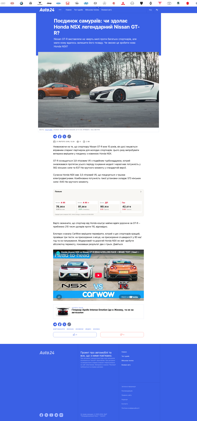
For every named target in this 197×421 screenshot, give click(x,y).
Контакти (125, 404)
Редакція (125, 399)
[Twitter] (46, 415)
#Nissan (70, 329)
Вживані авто (106, 10)
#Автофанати (59, 329)
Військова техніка (92, 10)
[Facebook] (41, 415)
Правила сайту (127, 395)
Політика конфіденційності (130, 408)
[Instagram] (61, 415)
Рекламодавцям (127, 391)
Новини (69, 10)
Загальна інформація (129, 386)
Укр (150, 10)
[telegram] (55, 136)
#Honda (96, 329)
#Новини (79, 329)
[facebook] (60, 136)
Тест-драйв (78, 10)
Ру (157, 10)
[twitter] (64, 136)
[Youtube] (51, 415)
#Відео (88, 329)
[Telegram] (56, 415)
